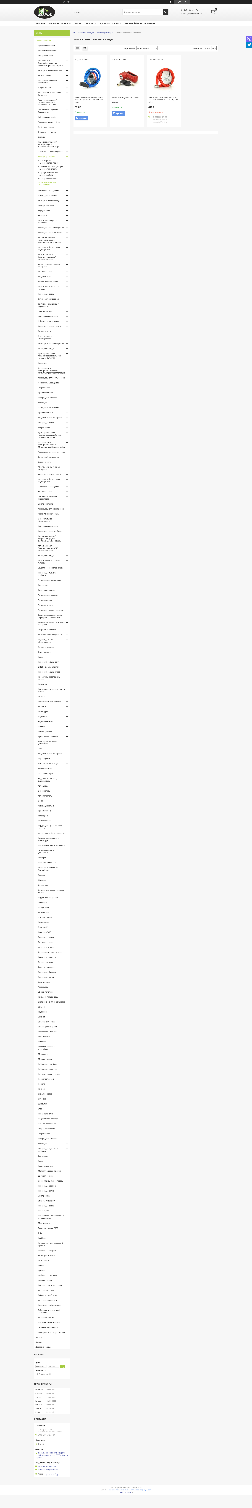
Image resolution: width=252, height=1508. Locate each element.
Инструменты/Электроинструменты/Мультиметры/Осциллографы (51, 370)
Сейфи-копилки (45, 1094)
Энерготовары (44, 387)
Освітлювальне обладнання (50, 151)
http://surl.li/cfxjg (51, 1474)
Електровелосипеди (48, 178)
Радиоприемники (45, 721)
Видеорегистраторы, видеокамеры (47, 779)
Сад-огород (43, 585)
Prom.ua (139, 1487)
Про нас (78, 23)
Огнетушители (44, 652)
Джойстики (43, 1017)
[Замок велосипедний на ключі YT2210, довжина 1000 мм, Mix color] (164, 79)
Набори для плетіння (47, 1064)
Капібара (42, 1041)
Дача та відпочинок (47, 1123)
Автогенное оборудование (50, 634)
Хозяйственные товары (48, 281)
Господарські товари (47, 195)
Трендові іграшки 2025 (48, 997)
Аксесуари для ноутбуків (49, 122)
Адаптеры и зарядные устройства (47, 742)
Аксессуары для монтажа (49, 326)
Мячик (41, 1265)
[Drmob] (44, 12)
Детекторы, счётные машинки (51, 833)
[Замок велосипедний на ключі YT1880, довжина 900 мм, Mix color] (90, 79)
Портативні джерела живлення (47, 221)
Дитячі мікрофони (46, 1317)
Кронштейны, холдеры (48, 736)
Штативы (42, 880)
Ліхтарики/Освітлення (47, 50)
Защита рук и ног (45, 605)
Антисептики (43, 912)
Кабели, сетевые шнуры (48, 763)
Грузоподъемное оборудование (45, 640)
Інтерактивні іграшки (47, 1031)
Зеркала (41, 875)
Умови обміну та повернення (140, 23)
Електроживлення (46, 205)
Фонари (41, 726)
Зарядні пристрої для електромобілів (48, 173)
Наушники (42, 716)
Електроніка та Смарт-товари (51, 1332)
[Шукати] (165, 12)
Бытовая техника (46, 271)
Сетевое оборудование (48, 299)
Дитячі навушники (46, 1290)
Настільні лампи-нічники (49, 1074)
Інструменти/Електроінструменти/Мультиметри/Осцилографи (50, 63)
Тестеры (42, 857)
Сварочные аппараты (47, 629)
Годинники (43, 1012)
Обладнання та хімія (47, 132)
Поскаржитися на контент (118, 1490)
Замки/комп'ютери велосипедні (47, 183)
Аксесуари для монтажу (48, 200)
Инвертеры (43, 885)
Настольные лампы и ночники (51, 845)
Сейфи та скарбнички (47, 1295)
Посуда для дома (45, 962)
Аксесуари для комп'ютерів (50, 70)
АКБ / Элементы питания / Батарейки (49, 265)
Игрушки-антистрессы (48, 897)
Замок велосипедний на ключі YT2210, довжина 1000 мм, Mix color (163, 99)
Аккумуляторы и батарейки (50, 417)
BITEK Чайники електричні (49, 667)
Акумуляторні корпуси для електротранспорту (51, 167)
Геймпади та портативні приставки (49, 1311)
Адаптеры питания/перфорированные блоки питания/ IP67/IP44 (49, 355)
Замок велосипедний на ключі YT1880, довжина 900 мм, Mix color (89, 99)
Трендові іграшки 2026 (48, 1228)
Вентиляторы (44, 791)
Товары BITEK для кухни (49, 672)
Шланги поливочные (47, 862)
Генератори (43, 907)
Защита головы (45, 600)
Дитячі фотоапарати (47, 1026)
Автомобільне (44, 75)
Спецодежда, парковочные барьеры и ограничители (50, 616)
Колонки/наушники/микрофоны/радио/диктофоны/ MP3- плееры (49, 239)
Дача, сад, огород (46, 947)
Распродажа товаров (47, 397)
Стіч (40, 1109)
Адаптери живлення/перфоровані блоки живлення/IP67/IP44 (47, 102)
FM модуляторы (45, 768)
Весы (40, 801)
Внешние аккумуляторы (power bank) (48, 868)
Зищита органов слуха (48, 595)
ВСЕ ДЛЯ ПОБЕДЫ (46, 348)
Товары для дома (46, 294)
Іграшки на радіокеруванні (49, 1305)
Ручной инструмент (47, 647)
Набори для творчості (48, 1069)
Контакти (91, 23)
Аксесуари (42, 215)
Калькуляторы (44, 820)
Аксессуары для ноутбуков (50, 232)
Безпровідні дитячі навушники (51, 1002)
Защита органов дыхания (49, 580)
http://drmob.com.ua (47, 1466)
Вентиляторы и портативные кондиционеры (51, 1216)
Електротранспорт (104, 33)
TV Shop (41, 696)
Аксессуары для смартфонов (51, 227)
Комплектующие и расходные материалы (51, 623)
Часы (40, 748)
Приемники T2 (44, 810)
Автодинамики (44, 786)
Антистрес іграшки (46, 1255)
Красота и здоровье (47, 957)
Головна (40, 23)
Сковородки (43, 922)
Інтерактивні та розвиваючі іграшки (50, 1244)
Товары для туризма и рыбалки (48, 574)
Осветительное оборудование (45, 337)
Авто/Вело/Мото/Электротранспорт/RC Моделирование (48, 548)
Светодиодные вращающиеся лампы (51, 690)
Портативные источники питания (49, 287)
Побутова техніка (46, 127)
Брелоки (42, 1007)
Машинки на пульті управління (46, 1047)
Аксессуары (43, 363)
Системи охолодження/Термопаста (48, 110)
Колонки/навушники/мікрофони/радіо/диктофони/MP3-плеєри (48, 144)
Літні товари (43, 1260)
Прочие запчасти (45, 392)
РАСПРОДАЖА (44, 1210)
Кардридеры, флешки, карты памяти (50, 826)
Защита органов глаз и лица (50, 568)
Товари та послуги (58, 23)
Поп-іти (41, 1084)
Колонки (42, 706)
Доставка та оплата (110, 23)
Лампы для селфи (46, 806)
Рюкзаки (42, 1089)
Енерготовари (44, 87)
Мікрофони (43, 1054)
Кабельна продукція (47, 117)
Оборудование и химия (48, 321)
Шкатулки (42, 1104)
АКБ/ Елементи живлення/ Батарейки (49, 93)
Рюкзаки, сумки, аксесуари (50, 1285)
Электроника (44, 982)
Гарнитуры (43, 711)
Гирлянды (42, 684)
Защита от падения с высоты (51, 610)
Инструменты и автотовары (50, 952)
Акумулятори (44, 210)
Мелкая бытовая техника (49, 701)
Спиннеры (42, 902)
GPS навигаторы (45, 773)
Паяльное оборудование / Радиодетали (50, 248)
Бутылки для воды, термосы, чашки (51, 891)
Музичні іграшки (45, 1059)
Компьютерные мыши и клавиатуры (48, 839)
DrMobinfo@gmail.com (48, 1469)
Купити (82, 118)
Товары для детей (46, 977)
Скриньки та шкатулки (48, 1327)
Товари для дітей (45, 1113)
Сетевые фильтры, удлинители (46, 851)
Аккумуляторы (44, 276)
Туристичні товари (46, 45)
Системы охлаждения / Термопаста (48, 305)
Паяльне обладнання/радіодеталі (48, 81)
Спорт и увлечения (46, 967)
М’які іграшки (44, 1036)
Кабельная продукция (48, 316)
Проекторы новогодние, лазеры (49, 678)
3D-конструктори (46, 992)
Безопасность (44, 331)
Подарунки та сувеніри (48, 1118)
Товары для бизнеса (47, 972)
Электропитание (45, 311)
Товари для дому (45, 55)
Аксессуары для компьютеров (51, 378)
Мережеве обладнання (48, 190)
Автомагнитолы (45, 796)
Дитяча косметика (46, 1021)
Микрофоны (43, 815)
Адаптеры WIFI (44, 932)
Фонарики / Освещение (48, 382)
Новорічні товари (46, 1079)
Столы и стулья (45, 917)
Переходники (44, 758)
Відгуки (38, 1342)
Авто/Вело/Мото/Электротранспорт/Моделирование (47, 257)
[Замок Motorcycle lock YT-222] (127, 79)
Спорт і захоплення (46, 1128)
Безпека (41, 137)
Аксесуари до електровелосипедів (48, 161)
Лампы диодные (45, 731)
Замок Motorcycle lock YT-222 (125, 97)
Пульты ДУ (43, 927)
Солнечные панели (46, 590)
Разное (41, 657)
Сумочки (42, 1099)
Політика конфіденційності (140, 1490)
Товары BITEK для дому (48, 662)
